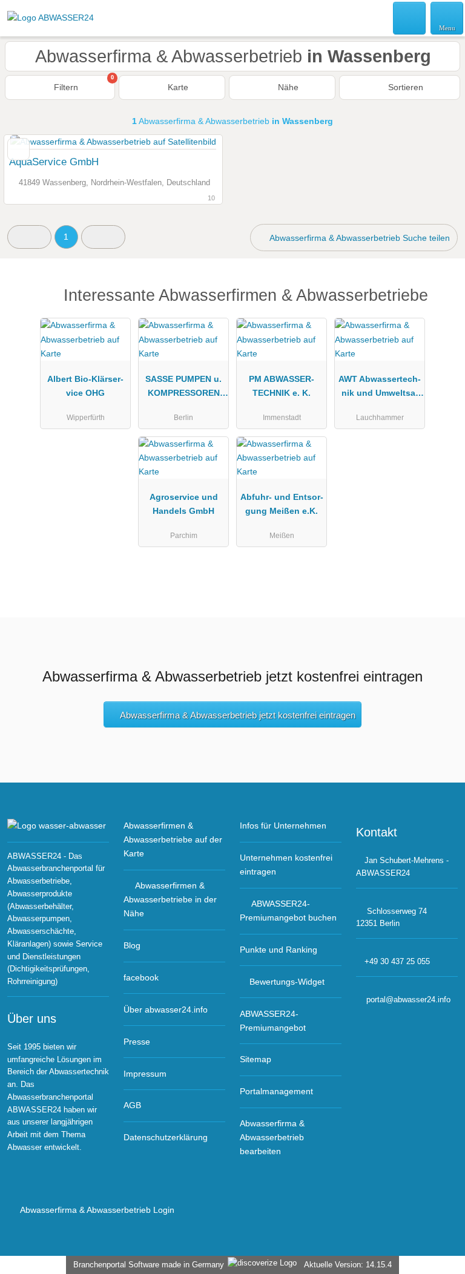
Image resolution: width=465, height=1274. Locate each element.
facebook (141, 977)
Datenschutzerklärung (166, 1137)
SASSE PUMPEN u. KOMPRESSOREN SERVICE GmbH (183, 388)
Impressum (145, 1074)
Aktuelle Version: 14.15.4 (348, 1264)
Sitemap (255, 1059)
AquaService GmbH (54, 162)
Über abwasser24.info (166, 1009)
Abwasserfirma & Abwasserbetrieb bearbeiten (272, 1137)
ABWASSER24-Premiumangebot (273, 1021)
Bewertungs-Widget (287, 982)
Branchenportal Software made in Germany (146, 1264)
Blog (132, 945)
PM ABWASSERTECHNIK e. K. (281, 386)
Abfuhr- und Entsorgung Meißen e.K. (281, 504)
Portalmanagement (276, 1091)
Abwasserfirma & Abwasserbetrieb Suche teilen (359, 238)
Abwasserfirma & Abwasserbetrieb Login (96, 1210)
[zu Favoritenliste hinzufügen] (18, 149)
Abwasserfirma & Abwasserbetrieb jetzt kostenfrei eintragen (237, 715)
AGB (132, 1105)
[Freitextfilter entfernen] (410, 17)
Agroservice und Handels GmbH (184, 504)
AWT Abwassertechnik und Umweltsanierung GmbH (379, 388)
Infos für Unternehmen (283, 825)
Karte (176, 87)
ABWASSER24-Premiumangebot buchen (288, 910)
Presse (137, 1041)
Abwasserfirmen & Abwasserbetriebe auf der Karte (173, 839)
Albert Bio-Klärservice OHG (85, 386)
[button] (29, 237)
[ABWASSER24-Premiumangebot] (440, 306)
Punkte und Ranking (278, 949)
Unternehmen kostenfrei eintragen (286, 864)
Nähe (286, 87)
